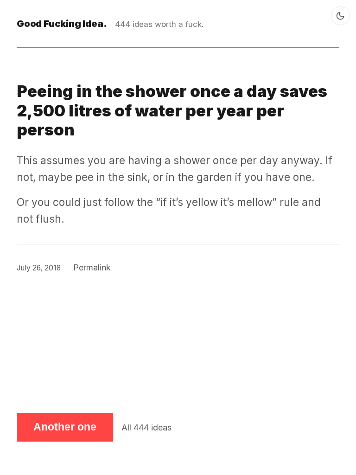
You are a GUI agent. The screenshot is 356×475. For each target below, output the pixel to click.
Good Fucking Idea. (62, 23)
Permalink (92, 267)
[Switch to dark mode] (340, 16)
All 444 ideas (146, 427)
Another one (64, 427)
